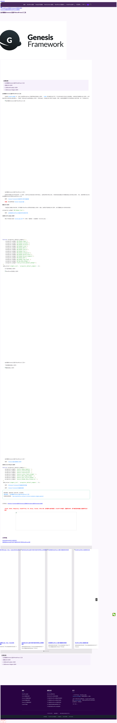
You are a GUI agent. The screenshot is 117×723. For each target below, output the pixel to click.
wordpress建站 (31, 503)
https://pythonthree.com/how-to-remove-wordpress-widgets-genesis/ (28, 496)
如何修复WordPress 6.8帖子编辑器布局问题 (57, 642)
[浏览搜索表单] (91, 4)
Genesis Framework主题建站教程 (16, 488)
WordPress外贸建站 (77, 696)
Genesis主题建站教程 (5, 9)
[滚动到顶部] (1, 721)
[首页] (1, 8)
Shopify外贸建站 (39, 4)
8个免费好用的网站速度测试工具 (53, 704)
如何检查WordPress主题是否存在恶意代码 (18, 213)
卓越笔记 (59, 716)
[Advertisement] (39, 70)
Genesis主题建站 (23, 503)
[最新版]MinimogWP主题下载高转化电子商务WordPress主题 (16, 542)
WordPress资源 (78, 700)
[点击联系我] (113, 614)
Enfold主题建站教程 (26, 700)
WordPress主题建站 (15, 9)
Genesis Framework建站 (13, 503)
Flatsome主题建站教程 (26, 702)
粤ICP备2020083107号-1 (65, 713)
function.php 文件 (19, 218)
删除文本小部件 (8, 85)
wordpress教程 (39, 503)
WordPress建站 (30, 4)
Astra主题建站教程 (26, 696)
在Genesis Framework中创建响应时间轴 (17, 485)
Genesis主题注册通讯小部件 (14, 461)
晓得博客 (6, 494)
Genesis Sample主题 (19, 201)
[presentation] (33, 594)
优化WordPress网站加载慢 (52, 696)
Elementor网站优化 (51, 694)
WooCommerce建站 (48, 4)
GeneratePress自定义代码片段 (9, 540)
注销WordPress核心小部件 (11, 87)
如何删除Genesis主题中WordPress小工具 (14, 83)
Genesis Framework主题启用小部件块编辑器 (18, 199)
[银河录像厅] (46, 519)
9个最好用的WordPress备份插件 (53, 706)
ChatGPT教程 (25, 704)
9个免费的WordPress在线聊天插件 (54, 702)
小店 (88, 4)
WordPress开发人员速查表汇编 (81, 642)
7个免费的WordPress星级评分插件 (54, 700)
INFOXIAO (71, 716)
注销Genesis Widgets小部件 (11, 89)
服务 (24, 4)
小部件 (45, 96)
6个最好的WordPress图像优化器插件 (54, 698)
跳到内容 (2, 1)
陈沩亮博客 (65, 716)
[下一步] (96, 599)
